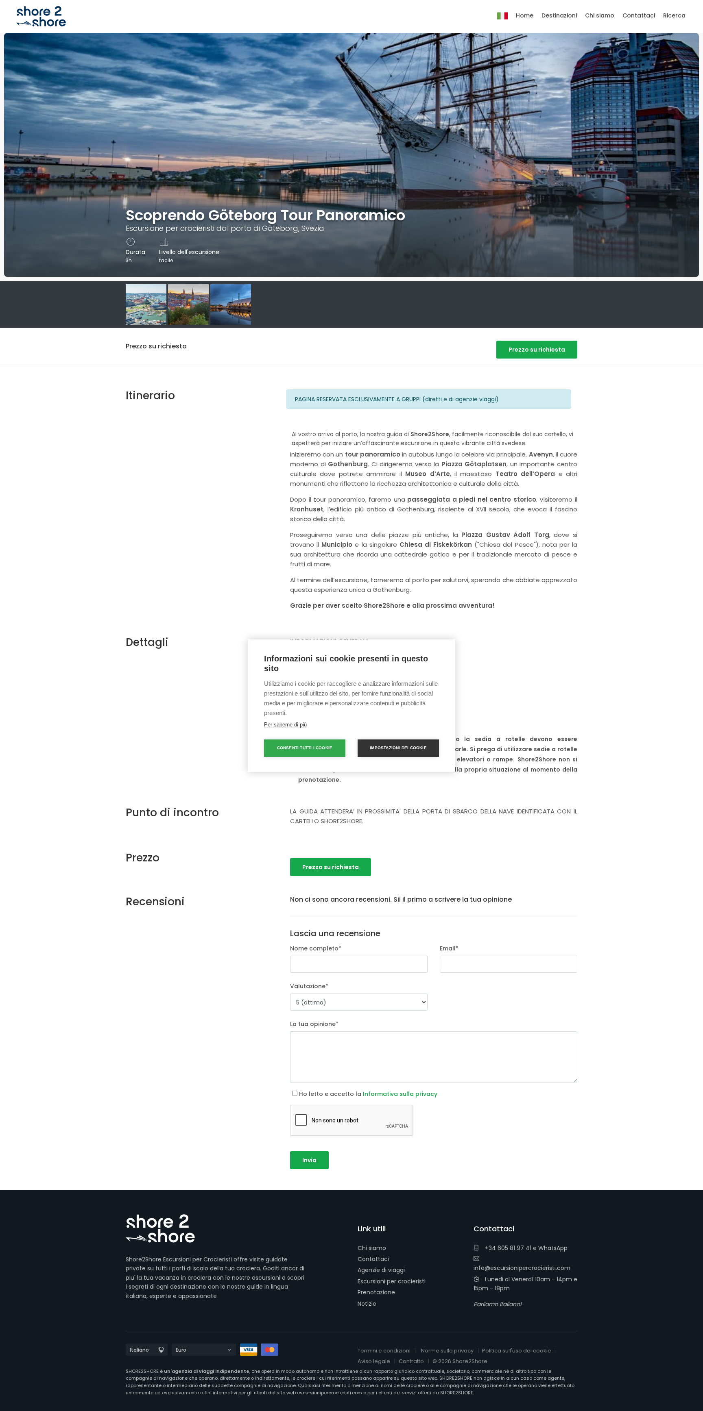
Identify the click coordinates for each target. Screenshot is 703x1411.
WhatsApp (553, 1248)
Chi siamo (372, 1248)
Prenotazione (376, 1292)
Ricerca (674, 15)
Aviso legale (374, 1361)
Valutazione (309, 986)
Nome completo (315, 948)
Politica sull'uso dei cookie (516, 1350)
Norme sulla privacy (447, 1350)
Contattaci (373, 1259)
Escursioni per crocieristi (392, 1281)
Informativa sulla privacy (400, 1094)
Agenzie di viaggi (381, 1270)
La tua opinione (314, 1024)
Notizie (367, 1304)
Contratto (411, 1361)
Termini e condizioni (384, 1350)
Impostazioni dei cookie (398, 748)
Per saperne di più (285, 725)
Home (524, 15)
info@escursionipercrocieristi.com (522, 1268)
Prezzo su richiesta (537, 350)
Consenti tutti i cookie (305, 748)
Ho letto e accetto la (368, 1094)
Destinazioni (559, 15)
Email (449, 948)
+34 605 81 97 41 (507, 1248)
